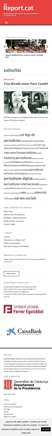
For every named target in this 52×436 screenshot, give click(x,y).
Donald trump (39, 145)
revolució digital (15, 193)
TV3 (6, 198)
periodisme (36, 169)
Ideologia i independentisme (15, 218)
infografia (7, 162)
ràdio (23, 192)
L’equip (6, 412)
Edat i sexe (8, 211)
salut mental (30, 193)
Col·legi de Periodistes (21, 371)
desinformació (29, 145)
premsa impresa (32, 188)
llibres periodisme (34, 165)
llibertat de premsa (12, 165)
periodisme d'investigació (15, 173)
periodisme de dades (35, 174)
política (12, 188)
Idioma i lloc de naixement (14, 215)
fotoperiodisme (26, 152)
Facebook (43, 148)
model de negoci (9, 170)
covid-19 (21, 145)
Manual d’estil (8, 414)
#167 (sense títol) (10, 404)
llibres (24, 165)
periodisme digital (18, 178)
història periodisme (18, 158)
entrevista (24, 148)
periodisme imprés (39, 179)
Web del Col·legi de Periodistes (16, 246)
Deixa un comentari (33, 88)
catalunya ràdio (8, 135)
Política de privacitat (12, 243)
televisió (41, 192)
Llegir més (26, 433)
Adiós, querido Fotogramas (13, 407)
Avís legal (7, 409)
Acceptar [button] (46, 429)
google (38, 153)
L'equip (7, 237)
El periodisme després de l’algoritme (16, 292)
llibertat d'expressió (37, 162)
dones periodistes (12, 148)
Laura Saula (9, 88)
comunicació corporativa (32, 141)
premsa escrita (20, 188)
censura (16, 135)
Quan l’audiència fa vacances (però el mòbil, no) (25, 56)
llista (44, 165)
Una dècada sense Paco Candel (26, 84)
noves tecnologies (21, 170)
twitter (11, 199)
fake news (10, 152)
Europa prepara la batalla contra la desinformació (20, 287)
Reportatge (9, 79)
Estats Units (33, 148)
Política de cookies (10, 417)
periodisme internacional (21, 184)
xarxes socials (25, 198)
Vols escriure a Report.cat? (14, 240)
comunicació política (10, 145)
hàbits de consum (37, 158)
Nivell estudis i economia (13, 221)
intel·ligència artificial (20, 162)
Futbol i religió (9, 224)
